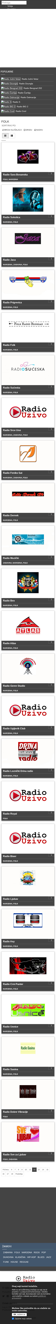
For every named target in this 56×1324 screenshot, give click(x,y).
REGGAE (24, 1262)
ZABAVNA (8, 1252)
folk (5, 121)
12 (34, 1169)
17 (8, 1174)
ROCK (37, 1252)
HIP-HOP (31, 1257)
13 (39, 1169)
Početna (6, 1169)
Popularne (7, 71)
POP (44, 1252)
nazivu (39, 130)
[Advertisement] (28, 38)
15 (47, 1169)
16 (3, 1174)
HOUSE (14, 1262)
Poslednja (19, 1174)
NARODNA (27, 1252)
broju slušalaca (13, 130)
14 (43, 1169)
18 (12, 1174)
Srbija (10, 6)
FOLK (17, 1252)
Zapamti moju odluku (23, 1319)
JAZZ (48, 1257)
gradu (28, 130)
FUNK (6, 1262)
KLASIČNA (20, 1257)
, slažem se (19, 1314)
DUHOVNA (8, 1257)
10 (26, 1169)
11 (30, 1169)
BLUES (41, 1257)
